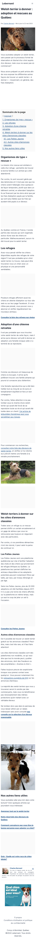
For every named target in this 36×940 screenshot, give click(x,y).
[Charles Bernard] (6, 870)
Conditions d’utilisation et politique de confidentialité (18, 921)
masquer (8, 116)
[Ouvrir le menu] (32, 3)
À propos (18, 917)
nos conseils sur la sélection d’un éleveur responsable (16, 714)
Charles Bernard (8, 23)
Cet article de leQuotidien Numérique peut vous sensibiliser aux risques (16, 414)
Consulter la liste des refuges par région (18, 317)
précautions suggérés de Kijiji (16, 678)
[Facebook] (33, 869)
